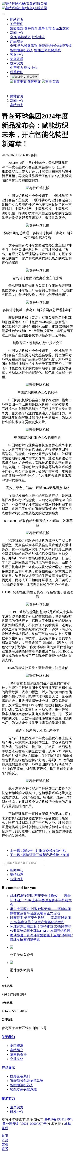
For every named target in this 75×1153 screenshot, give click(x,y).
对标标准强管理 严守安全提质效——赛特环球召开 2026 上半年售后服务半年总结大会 (41, 900)
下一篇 (39, 855)
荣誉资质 (16, 59)
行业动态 (38, 37)
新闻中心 (16, 32)
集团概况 (16, 28)
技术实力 (16, 63)
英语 (55, 81)
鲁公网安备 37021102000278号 (24, 1123)
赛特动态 (24, 37)
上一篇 (38, 850)
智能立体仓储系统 (47, 50)
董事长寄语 (46, 28)
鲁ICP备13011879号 (59, 1119)
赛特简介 (31, 28)
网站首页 (16, 19)
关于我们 (16, 24)
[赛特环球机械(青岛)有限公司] (37, 6)
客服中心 (16, 54)
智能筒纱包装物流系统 (55, 46)
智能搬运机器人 (21, 50)
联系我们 (16, 72)
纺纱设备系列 (28, 46)
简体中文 (34, 81)
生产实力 (16, 67)
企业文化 (62, 28)
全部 (13, 37)
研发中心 (31, 67)
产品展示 (16, 41)
